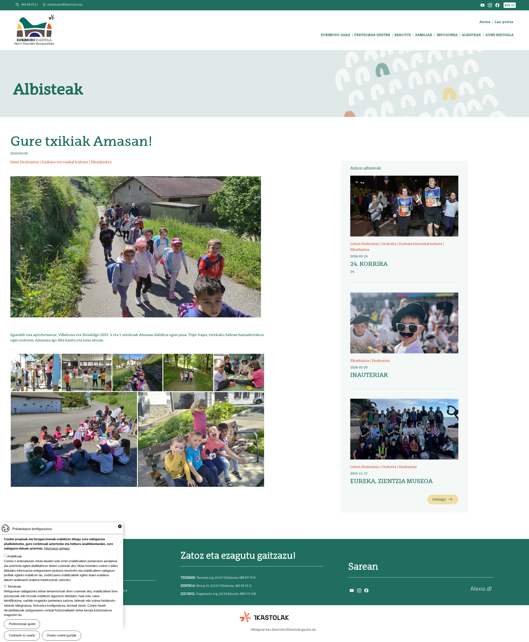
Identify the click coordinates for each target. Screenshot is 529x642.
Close (119, 526)
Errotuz (402, 35)
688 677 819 (247, 577)
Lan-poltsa (504, 22)
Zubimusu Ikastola (34, 15)
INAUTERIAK (369, 374)
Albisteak (471, 35)
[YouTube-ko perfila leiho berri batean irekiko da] (482, 5)
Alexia (485, 22)
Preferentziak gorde (22, 624)
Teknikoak (14, 586)
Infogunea (447, 35)
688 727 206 (248, 593)
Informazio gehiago (57, 548)
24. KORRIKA (369, 263)
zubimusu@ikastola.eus (64, 4)
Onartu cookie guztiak (61, 635)
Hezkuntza (381, 361)
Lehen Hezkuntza (364, 244)
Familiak (423, 35)
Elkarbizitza (101, 162)
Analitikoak (14, 556)
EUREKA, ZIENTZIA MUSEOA (391, 481)
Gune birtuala (499, 35)
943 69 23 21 (29, 4)
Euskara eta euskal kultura (65, 162)
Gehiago (439, 499)
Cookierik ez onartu (22, 635)
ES (513, 5)
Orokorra (388, 244)
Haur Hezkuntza (24, 162)
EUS (507, 5)
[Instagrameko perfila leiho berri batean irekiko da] (490, 5)
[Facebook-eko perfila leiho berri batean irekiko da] (497, 5)
